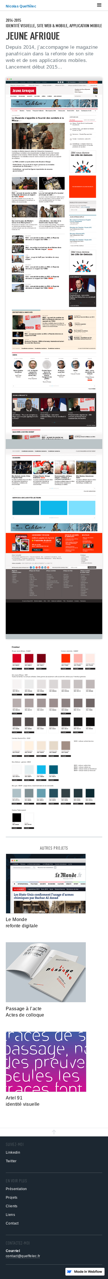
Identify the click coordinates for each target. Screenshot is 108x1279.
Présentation (16, 1189)
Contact (12, 1223)
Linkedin (13, 1152)
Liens (10, 1215)
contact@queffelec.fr (23, 1256)
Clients (12, 1206)
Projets (12, 1198)
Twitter (11, 1161)
